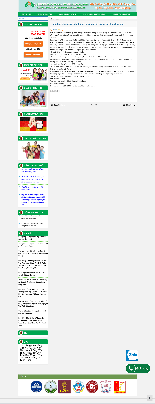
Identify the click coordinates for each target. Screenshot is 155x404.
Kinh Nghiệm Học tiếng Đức (94, 14)
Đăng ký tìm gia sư (33, 43)
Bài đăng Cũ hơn (129, 105)
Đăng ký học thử (45, 14)
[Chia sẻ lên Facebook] (58, 91)
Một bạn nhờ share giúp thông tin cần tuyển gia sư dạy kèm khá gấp (88, 24)
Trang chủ (26, 14)
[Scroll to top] (150, 400)
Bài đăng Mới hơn (58, 105)
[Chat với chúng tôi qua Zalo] (132, 361)
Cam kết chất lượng (67, 14)
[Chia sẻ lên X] (56, 91)
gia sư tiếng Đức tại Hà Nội (76, 71)
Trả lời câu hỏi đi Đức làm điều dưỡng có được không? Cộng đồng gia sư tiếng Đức (32, 282)
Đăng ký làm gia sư (33, 54)
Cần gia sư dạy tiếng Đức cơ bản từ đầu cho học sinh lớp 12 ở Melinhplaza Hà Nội (33, 253)
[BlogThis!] (53, 91)
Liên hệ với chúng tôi (121, 14)
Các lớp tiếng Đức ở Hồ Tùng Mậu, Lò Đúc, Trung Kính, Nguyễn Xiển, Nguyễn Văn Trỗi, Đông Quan (33, 303)
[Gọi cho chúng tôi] (138, 373)
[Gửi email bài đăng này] (51, 91)
